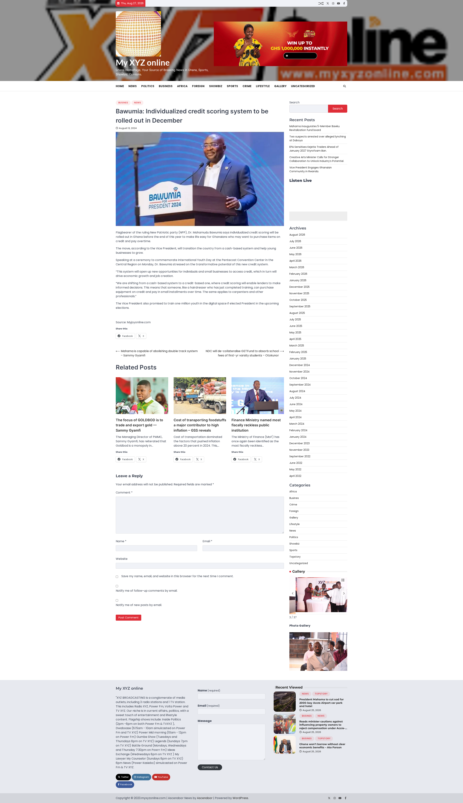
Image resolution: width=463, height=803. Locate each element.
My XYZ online (143, 62)
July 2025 (295, 319)
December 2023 (299, 443)
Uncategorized (303, 86)
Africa (182, 86)
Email (207, 541)
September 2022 (299, 456)
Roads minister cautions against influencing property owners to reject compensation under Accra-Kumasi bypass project (322, 726)
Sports (232, 86)
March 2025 (296, 345)
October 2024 (298, 378)
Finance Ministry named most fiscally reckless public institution (256, 425)
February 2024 (298, 430)
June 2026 (295, 248)
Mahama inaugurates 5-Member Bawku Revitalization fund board (314, 128)
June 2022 (295, 463)
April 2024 (295, 417)
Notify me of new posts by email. (139, 605)
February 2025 (298, 352)
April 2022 (295, 476)
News (132, 86)
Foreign (198, 86)
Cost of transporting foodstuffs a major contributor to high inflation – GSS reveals (200, 425)
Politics (147, 86)
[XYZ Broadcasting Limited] (318, 670)
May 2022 (295, 469)
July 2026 (295, 241)
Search (294, 102)
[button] (292, 593)
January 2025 (297, 358)
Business (166, 86)
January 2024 (298, 437)
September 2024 (300, 384)
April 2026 (295, 261)
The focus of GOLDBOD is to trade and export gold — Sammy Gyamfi (139, 425)
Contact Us (210, 767)
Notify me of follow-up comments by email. (146, 591)
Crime (247, 86)
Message (205, 721)
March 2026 (296, 267)
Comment (124, 492)
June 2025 (295, 326)
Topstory (295, 557)
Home (120, 86)
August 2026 (297, 235)
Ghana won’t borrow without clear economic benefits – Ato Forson (322, 746)
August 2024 (297, 391)
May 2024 (295, 411)
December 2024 (299, 365)
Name (121, 541)
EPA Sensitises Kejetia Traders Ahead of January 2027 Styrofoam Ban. (314, 148)
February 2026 (298, 274)
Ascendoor (205, 798)
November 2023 (299, 450)
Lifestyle (263, 86)
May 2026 (295, 254)
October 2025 (298, 300)
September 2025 (299, 306)
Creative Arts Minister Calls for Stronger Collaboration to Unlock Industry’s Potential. (316, 159)
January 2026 (297, 280)
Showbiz (215, 86)
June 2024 (296, 404)
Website (122, 559)
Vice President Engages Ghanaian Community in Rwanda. (310, 169)
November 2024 (299, 371)
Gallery (280, 86)
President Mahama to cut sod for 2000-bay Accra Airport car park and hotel (321, 703)
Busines (123, 102)
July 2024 (295, 398)
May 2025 (295, 332)
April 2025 (295, 339)
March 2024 (296, 424)
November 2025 (299, 293)
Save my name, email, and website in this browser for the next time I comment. (177, 576)
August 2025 (297, 313)
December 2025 (299, 287)
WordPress (240, 798)
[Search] (344, 86)
